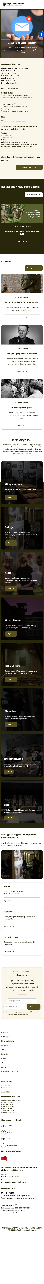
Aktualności (5, 1063)
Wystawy (4, 1045)
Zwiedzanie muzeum (27, 167)
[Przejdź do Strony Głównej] (13, 4)
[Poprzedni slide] (4, 33)
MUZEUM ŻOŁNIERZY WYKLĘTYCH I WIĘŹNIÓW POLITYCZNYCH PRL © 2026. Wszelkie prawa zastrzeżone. (22, 1229)
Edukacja (4, 1054)
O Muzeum (5, 1032)
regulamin (25, 1014)
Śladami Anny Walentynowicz (22, 408)
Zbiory (3, 1050)
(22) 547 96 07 (6, 135)
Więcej (10, 497)
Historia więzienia (7, 1041)
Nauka (3, 1058)
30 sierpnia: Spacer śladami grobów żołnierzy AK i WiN (22, 233)
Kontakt (4, 1067)
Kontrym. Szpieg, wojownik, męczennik (22, 354)
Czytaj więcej (20, 241)
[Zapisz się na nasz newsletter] (22, 34)
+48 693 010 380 (7, 138)
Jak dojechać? (5, 1092)
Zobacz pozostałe (32, 194)
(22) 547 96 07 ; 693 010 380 (9, 1176)
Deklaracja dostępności (9, 1072)
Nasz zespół (5, 1037)
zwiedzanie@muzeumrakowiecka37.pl (14, 1182)
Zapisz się (32, 1007)
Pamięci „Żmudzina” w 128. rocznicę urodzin (22, 302)
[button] (40, 4)
